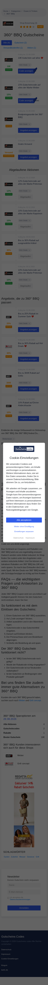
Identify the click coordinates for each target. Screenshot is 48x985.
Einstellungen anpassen (24, 531)
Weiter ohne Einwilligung (24, 526)
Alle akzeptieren (24, 520)
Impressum (30, 538)
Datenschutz (18, 538)
